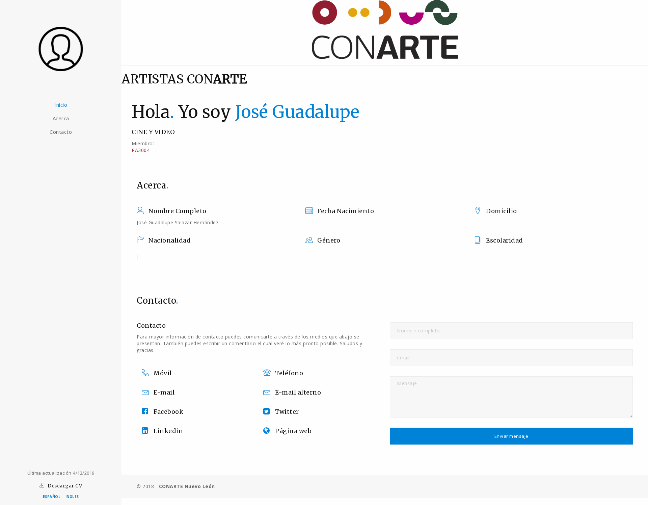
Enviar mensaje (511, 436)
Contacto (61, 131)
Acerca (61, 118)
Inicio (60, 104)
